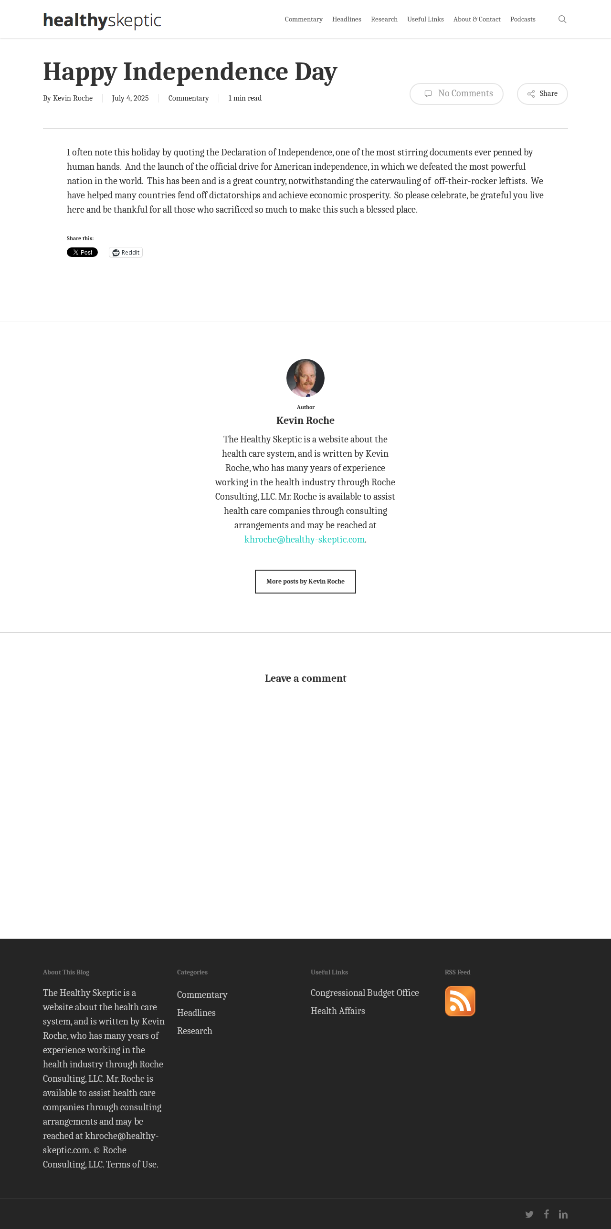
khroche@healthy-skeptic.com (304, 539)
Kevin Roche (73, 98)
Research (194, 1030)
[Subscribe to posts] (460, 1020)
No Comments (464, 93)
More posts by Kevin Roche (305, 581)
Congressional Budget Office (365, 992)
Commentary (189, 98)
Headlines (196, 1012)
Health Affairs (338, 1010)
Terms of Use (131, 1164)
